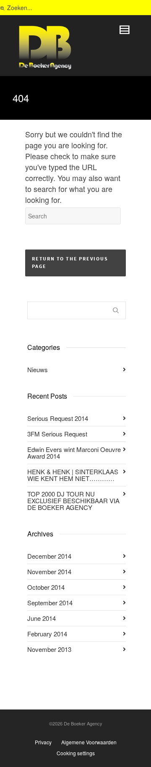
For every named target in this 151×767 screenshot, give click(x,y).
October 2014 (46, 587)
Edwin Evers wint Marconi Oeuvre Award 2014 (74, 452)
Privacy (43, 742)
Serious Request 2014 (57, 418)
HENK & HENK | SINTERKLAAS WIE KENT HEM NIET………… (72, 475)
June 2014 (41, 618)
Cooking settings (76, 752)
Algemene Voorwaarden (89, 742)
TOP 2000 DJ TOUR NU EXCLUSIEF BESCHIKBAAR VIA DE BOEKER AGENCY (73, 500)
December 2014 (49, 556)
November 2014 (49, 571)
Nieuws (37, 369)
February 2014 (47, 633)
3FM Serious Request (57, 433)
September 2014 (50, 602)
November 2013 (49, 649)
